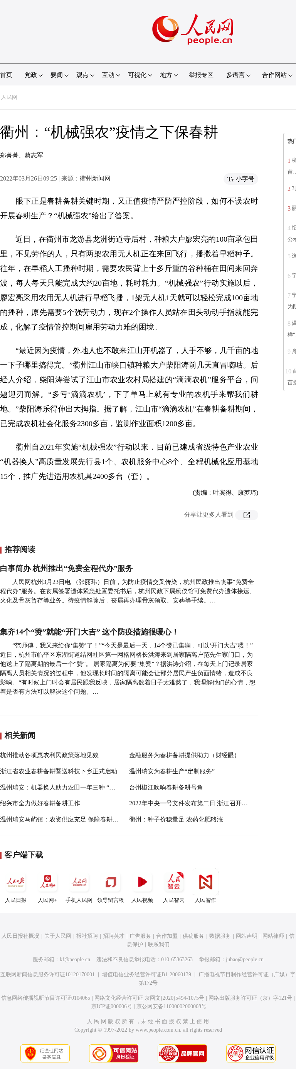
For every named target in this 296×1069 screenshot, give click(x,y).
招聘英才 (113, 936)
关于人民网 (57, 936)
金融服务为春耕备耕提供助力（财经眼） (184, 755)
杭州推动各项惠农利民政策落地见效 (49, 755)
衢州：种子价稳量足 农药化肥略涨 (176, 819)
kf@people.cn (75, 959)
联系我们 (159, 944)
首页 (6, 75)
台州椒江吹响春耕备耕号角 (166, 787)
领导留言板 (110, 900)
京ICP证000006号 (111, 1006)
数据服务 (220, 936)
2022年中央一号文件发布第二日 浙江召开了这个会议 (200, 803)
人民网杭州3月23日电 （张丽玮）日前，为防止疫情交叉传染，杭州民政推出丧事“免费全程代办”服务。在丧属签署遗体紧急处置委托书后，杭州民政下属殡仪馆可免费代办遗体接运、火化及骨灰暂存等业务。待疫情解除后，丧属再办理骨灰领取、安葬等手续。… (128, 591)
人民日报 (16, 900)
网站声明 (246, 936)
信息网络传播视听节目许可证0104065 (45, 998)
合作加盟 (167, 936)
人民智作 (205, 900)
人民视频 (142, 900)
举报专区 (201, 75)
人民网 (9, 97)
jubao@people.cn (245, 959)
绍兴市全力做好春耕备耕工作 (40, 803)
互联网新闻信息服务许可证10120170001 (47, 974)
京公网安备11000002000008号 (171, 1006)
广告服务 (140, 936)
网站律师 (273, 936)
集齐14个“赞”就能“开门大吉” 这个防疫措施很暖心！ (89, 631)
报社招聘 (87, 936)
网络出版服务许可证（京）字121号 (250, 998)
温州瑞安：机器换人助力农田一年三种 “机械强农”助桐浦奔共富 (86, 787)
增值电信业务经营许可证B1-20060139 (146, 974)
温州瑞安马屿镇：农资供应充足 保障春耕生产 (62, 819)
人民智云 (174, 900)
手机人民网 (79, 900)
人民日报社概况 (20, 936)
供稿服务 (193, 936)
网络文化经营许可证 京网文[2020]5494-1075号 (149, 998)
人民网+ (47, 900)
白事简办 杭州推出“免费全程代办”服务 (66, 568)
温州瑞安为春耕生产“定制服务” (172, 771)
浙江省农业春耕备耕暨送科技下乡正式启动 (58, 771)
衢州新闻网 (95, 178)
